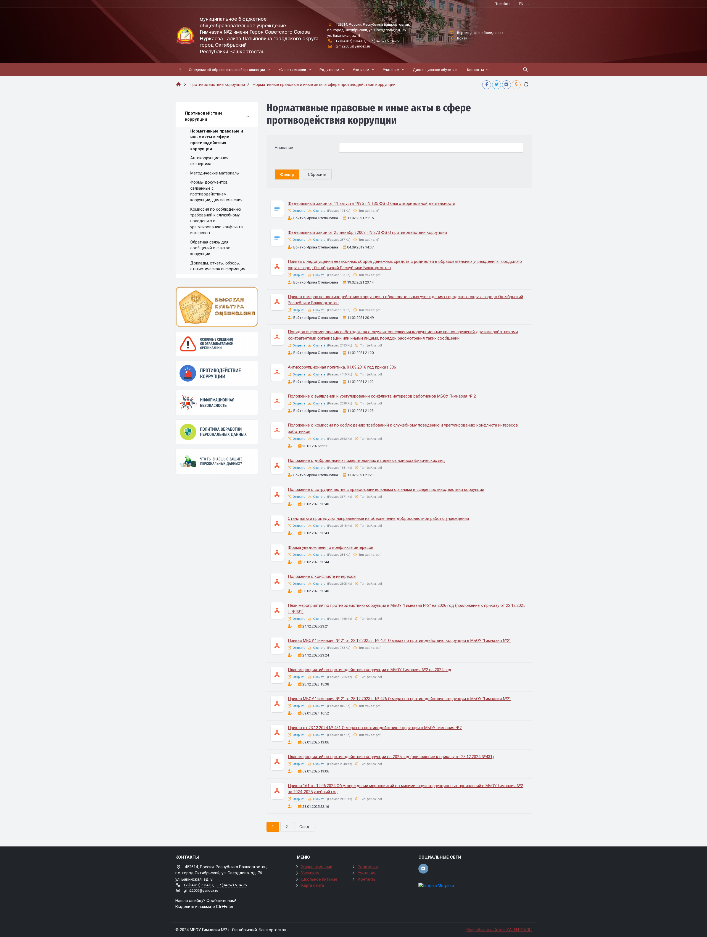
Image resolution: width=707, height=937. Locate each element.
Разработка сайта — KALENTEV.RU (499, 929)
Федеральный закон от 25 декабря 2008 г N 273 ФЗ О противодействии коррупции (367, 232)
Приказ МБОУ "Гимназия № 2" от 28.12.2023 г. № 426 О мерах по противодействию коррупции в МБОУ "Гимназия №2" (399, 698)
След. (304, 826)
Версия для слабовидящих (480, 33)
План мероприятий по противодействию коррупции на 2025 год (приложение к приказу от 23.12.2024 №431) (391, 756)
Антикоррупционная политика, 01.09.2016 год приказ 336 (342, 367)
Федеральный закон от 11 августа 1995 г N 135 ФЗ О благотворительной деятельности (371, 203)
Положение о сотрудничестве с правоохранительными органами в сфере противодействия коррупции (386, 489)
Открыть (299, 211)
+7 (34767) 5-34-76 (384, 41)
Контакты (367, 879)
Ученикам (310, 872)
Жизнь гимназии (316, 866)
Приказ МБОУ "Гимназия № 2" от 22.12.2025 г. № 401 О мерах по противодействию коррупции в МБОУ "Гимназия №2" (399, 640)
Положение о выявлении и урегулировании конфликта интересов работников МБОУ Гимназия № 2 (382, 396)
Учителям (367, 872)
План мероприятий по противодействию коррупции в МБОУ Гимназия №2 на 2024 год (369, 669)
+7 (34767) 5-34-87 (350, 41)
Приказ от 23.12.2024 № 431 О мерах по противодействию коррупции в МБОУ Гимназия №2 (375, 727)
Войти (462, 38)
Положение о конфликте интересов (322, 576)
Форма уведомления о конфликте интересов (330, 547)
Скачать (319, 211)
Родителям (368, 866)
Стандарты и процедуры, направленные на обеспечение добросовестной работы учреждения (378, 518)
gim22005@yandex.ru (353, 46)
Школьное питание (319, 879)
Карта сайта (312, 885)
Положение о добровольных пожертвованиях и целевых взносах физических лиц (366, 460)
